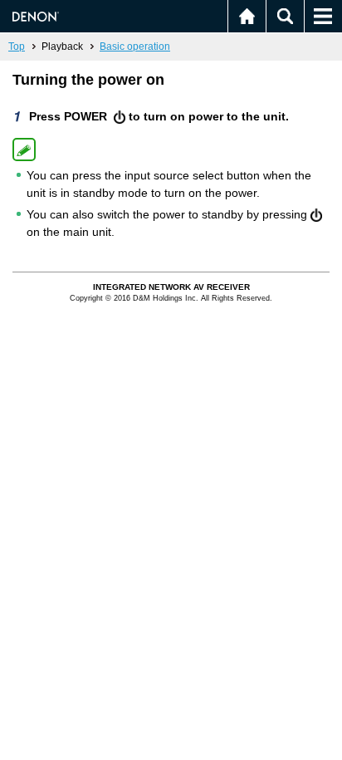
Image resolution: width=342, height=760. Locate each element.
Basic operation (135, 46)
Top (16, 46)
